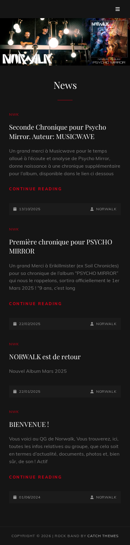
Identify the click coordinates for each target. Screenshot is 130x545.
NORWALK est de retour (45, 356)
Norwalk (106, 209)
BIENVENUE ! (29, 424)
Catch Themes (103, 536)
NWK (14, 114)
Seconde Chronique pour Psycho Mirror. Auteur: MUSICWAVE (57, 131)
